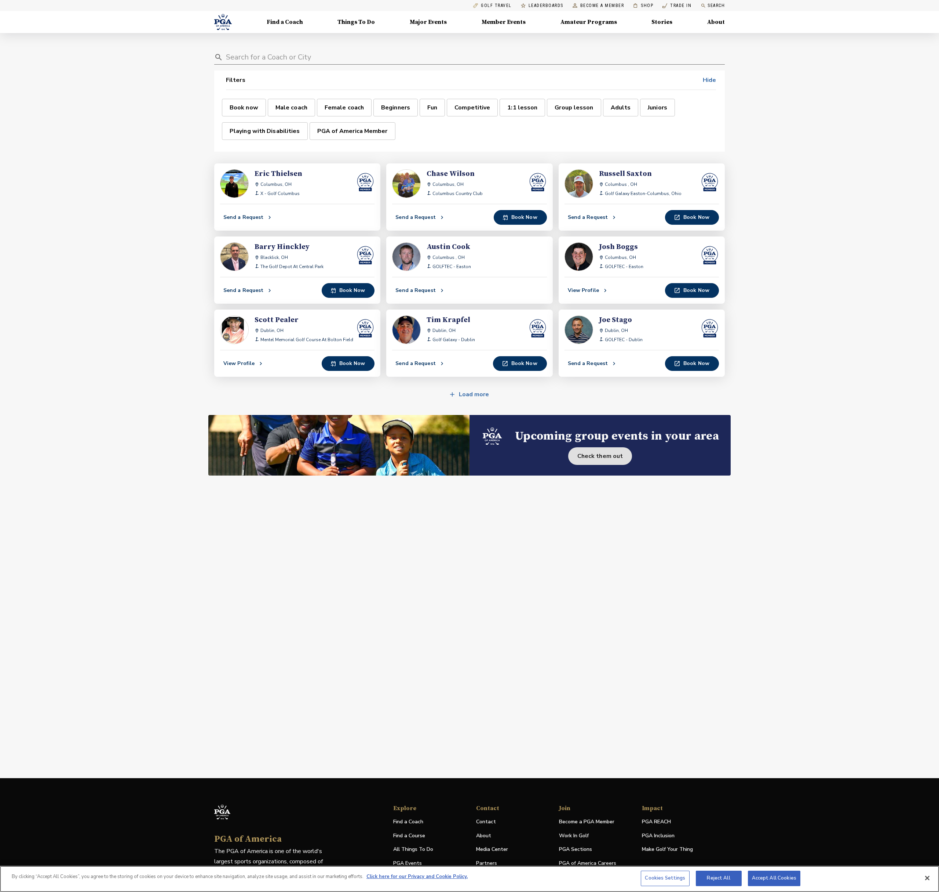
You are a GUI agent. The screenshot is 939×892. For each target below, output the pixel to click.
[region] (469, 879)
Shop (643, 5)
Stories (661, 22)
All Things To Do (413, 849)
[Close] (927, 878)
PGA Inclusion (658, 835)
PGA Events (407, 863)
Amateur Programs (588, 22)
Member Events (504, 22)
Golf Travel (496, 5)
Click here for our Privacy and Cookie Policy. (417, 876)
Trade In (676, 5)
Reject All (718, 878)
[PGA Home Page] (223, 22)
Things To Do (356, 22)
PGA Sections (575, 849)
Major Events (428, 22)
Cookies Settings (665, 878)
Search (716, 5)
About (716, 22)
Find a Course (409, 835)
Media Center (492, 849)
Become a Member (602, 5)
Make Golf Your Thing (667, 849)
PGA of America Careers (587, 863)
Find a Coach (285, 22)
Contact (486, 821)
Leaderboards (546, 5)
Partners (486, 863)
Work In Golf (574, 835)
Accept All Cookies (774, 878)
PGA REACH (656, 822)
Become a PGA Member (586, 821)
